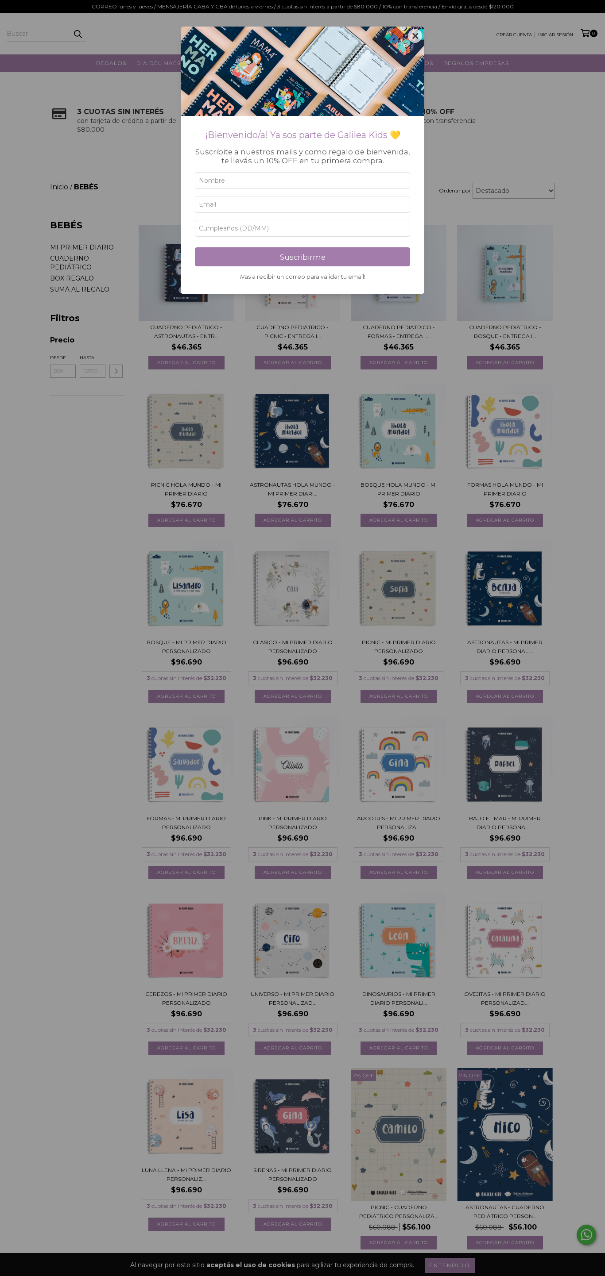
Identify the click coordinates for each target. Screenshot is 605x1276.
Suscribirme (303, 257)
